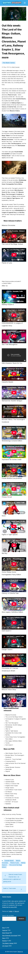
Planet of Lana (14, 863)
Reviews (4, 940)
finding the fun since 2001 (9, 907)
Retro (3, 938)
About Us (20, 951)
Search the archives (8, 915)
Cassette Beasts (9, 860)
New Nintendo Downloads (9, 935)
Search (21, 918)
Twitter (10, 911)
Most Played (5, 933)
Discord (16, 911)
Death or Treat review (9, 888)
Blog (3, 927)
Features (4, 930)
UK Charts (5, 946)
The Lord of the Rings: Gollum (12, 866)
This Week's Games (9, 63)
